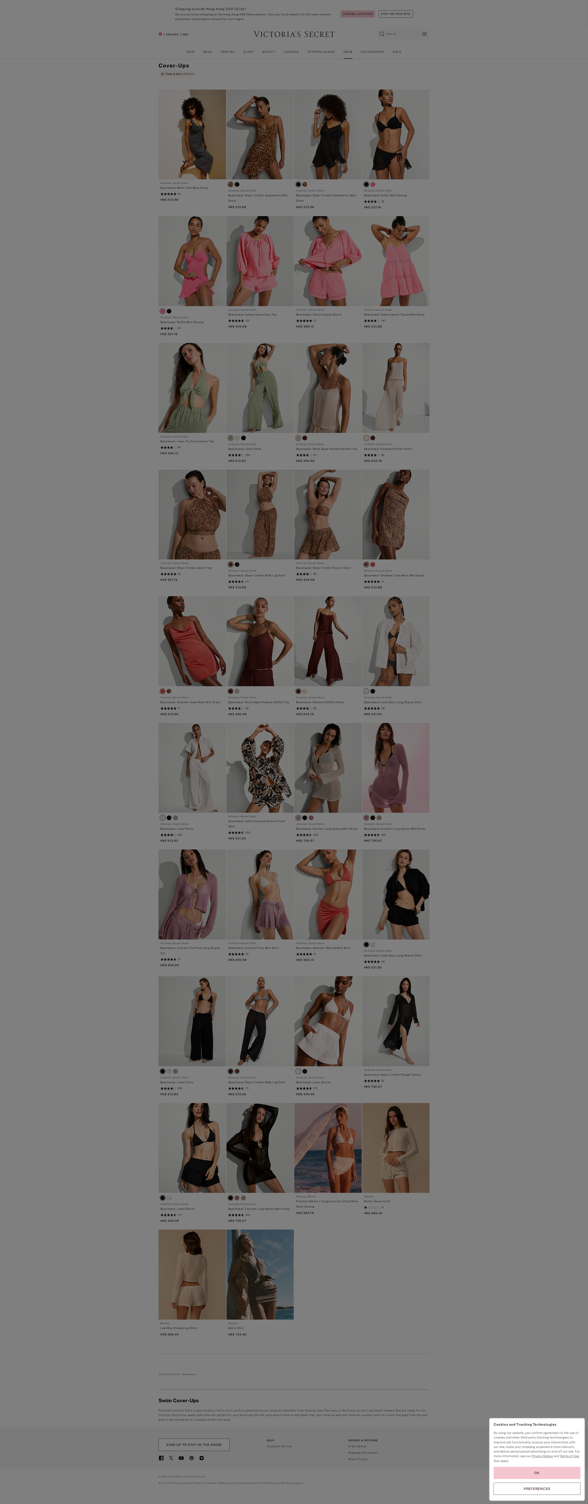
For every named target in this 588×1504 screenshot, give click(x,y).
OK (537, 1473)
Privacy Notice (542, 1456)
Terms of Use (569, 1456)
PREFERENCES (537, 1489)
